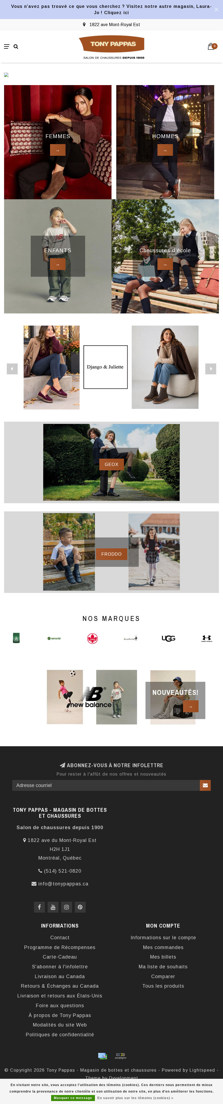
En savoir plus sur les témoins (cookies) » (135, 1098)
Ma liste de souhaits (163, 966)
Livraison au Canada (60, 976)
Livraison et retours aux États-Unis (59, 996)
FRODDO (111, 554)
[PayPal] (120, 1056)
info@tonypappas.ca (63, 884)
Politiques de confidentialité (60, 1034)
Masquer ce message (73, 1098)
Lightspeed (202, 1070)
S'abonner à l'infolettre (60, 966)
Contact (60, 937)
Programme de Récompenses (59, 947)
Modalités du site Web (60, 1025)
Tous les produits (163, 986)
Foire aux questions (60, 1005)
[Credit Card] (102, 1056)
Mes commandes (163, 947)
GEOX (112, 464)
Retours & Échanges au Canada (60, 986)
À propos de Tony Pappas (60, 1015)
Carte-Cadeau (60, 957)
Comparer (163, 976)
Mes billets (163, 957)
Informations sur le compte (163, 937)
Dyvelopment (123, 1077)
